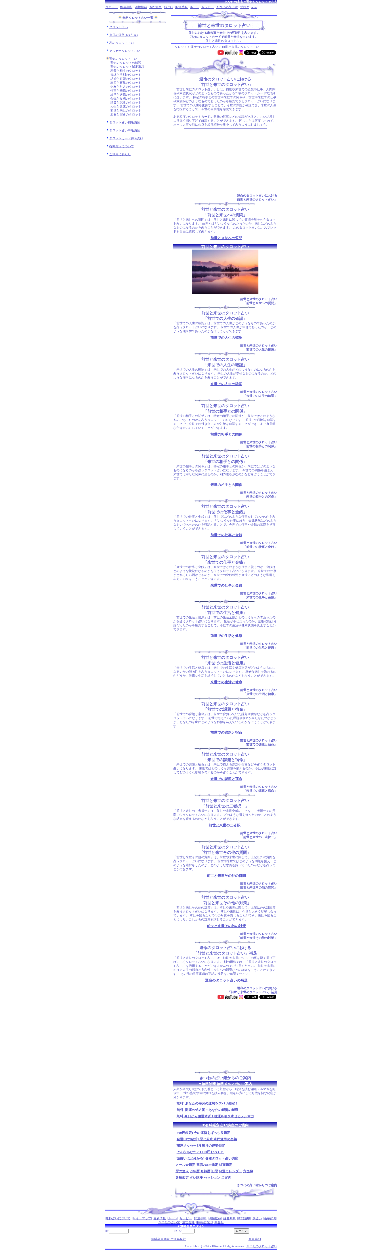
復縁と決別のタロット (125, 74)
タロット (111, 7)
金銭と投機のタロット (125, 98)
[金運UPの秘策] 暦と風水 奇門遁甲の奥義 (206, 1139)
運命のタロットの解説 (125, 62)
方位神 (248, 1171)
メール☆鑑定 (185, 1165)
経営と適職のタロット (125, 94)
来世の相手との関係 (226, 485)
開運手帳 (181, 7)
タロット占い (118, 27)
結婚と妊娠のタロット (125, 78)
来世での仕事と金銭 (226, 585)
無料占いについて (118, 1218)
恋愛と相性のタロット (125, 70)
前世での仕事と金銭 (226, 535)
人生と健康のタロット (125, 106)
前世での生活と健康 (226, 636)
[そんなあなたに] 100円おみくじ (200, 1152)
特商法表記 (204, 1222)
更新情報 (159, 1218)
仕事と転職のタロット (125, 90)
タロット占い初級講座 (124, 122)
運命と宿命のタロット (125, 114)
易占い (168, 7)
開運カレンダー (230, 1171)
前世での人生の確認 (226, 337)
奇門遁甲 (155, 7)
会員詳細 (254, 1239)
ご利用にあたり (120, 154)
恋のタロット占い (121, 43)
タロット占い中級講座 (124, 130)
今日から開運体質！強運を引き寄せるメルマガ (219, 1116)
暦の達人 (182, 1171)
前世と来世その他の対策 (226, 926)
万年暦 (195, 1171)
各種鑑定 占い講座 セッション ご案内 (203, 1177)
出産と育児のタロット (125, 82)
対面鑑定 (225, 1165)
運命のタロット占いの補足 (226, 980)
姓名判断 (126, 7)
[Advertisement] (225, 161)
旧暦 (214, 1171)
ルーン (194, 7)
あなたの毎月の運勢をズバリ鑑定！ (211, 1103)
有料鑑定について (121, 146)
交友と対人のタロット (125, 86)
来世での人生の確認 (226, 384)
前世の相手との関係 (226, 434)
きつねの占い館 (227, 7)
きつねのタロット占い (261, 1246)
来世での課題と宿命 (226, 779)
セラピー (207, 7)
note (254, 7)
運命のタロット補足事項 (127, 66)
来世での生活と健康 (226, 682)
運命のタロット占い (123, 59)
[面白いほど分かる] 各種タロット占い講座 (207, 1158)
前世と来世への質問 (226, 238)
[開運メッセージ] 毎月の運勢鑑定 (200, 1145)
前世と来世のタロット (125, 110)
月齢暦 (205, 1171)
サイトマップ (142, 1218)
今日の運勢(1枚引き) (123, 35)
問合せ (219, 1222)
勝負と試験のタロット (125, 102)
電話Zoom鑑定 (207, 1165)
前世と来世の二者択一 (226, 825)
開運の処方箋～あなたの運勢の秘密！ (213, 1110)
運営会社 (188, 1222)
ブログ (244, 7)
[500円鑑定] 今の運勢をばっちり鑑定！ (205, 1132)
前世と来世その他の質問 (226, 875)
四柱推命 (141, 7)
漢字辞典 (270, 1218)
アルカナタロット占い (124, 51)
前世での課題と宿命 (226, 732)
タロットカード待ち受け (126, 138)
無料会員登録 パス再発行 (168, 1239)
